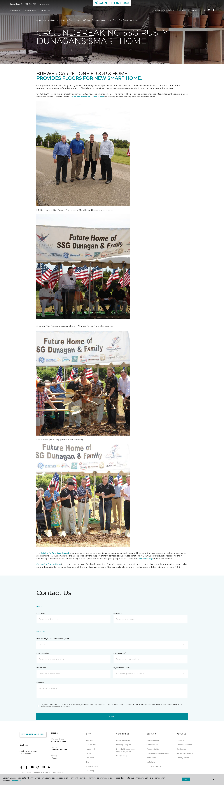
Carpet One (41, 20)
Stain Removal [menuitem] (153, 740)
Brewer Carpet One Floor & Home (88, 97)
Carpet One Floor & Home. (37, 772)
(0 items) (213, 10)
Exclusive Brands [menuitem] (154, 766)
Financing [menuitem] (90, 771)
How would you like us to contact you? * (52, 639)
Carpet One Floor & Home (48, 564)
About (52, 20)
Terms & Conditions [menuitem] (185, 753)
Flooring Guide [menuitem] (153, 749)
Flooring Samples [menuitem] (123, 745)
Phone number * (43, 653)
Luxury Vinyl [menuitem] (91, 745)
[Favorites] (209, 10)
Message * (40, 682)
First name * (41, 613)
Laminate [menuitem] (90, 758)
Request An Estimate (189, 10)
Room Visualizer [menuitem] (123, 740)
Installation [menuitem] (151, 762)
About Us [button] (45, 10)
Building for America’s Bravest (55, 553)
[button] (204, 10)
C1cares (62, 20)
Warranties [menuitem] (151, 758)
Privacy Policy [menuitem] (183, 758)
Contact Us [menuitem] (181, 749)
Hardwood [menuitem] (90, 749)
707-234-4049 (44, 4)
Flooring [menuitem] (89, 740)
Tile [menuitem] (87, 762)
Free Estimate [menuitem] (92, 766)
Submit (112, 716)
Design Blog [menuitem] (121, 756)
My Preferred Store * (121, 668)
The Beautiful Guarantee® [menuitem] (158, 753)
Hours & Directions (164, 10)
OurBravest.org (145, 559)
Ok (185, 779)
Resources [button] (30, 10)
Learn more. (16, 781)
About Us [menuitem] (181, 740)
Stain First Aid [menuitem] (152, 745)
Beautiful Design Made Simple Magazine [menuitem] (125, 750)
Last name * (118, 613)
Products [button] (15, 10)
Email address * (119, 653)
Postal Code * (41, 668)
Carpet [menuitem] (89, 753)
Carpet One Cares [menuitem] (184, 745)
